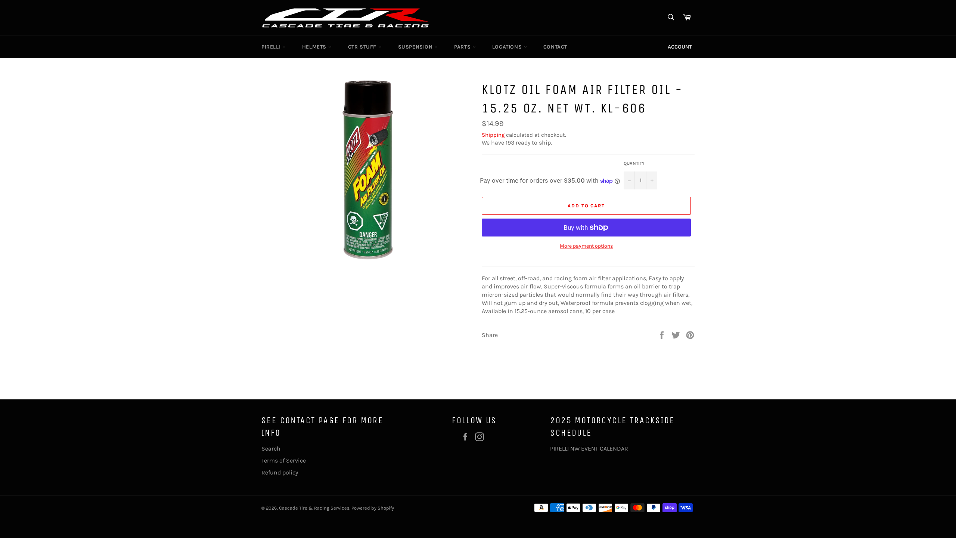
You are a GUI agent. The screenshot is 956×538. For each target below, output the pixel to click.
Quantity (634, 163)
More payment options (586, 246)
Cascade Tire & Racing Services (314, 508)
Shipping (493, 135)
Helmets (315, 47)
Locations (508, 47)
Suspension (416, 47)
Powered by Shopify (372, 508)
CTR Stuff (363, 47)
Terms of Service (283, 460)
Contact (555, 47)
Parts (463, 47)
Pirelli (271, 47)
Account (680, 47)
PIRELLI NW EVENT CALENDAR (589, 448)
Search (270, 448)
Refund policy (279, 472)
